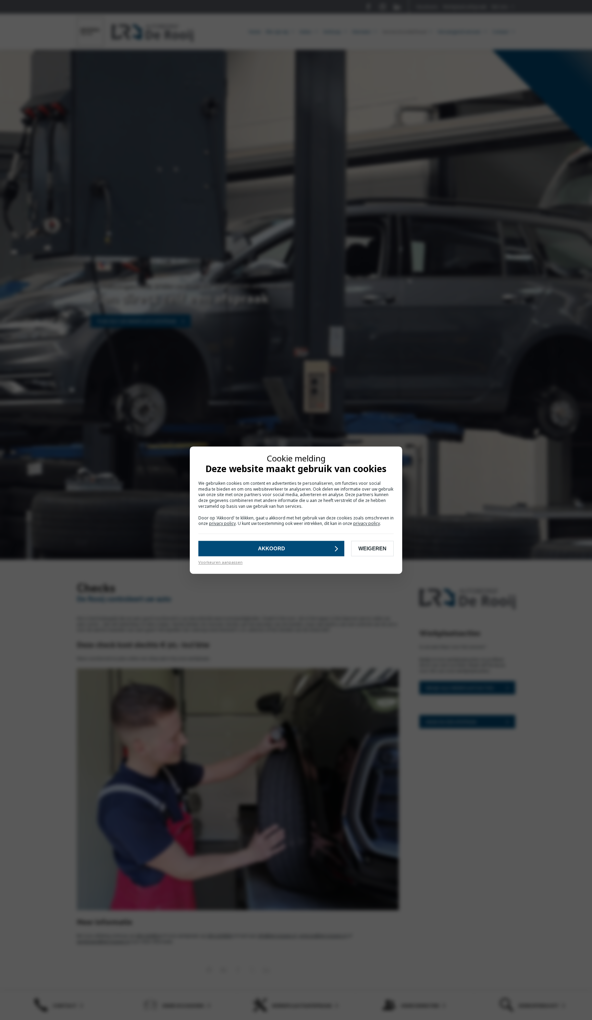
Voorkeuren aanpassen (220, 562)
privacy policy (222, 524)
